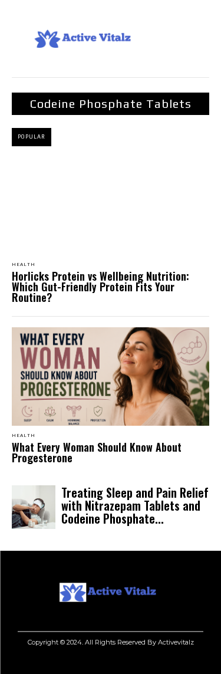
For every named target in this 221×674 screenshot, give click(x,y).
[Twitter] (193, 660)
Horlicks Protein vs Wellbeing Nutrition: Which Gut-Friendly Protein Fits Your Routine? (100, 286)
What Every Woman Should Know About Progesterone (97, 452)
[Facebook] (140, 660)
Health (23, 264)
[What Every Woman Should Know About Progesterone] (110, 376)
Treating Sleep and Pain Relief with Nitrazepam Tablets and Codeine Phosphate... (135, 505)
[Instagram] (166, 660)
